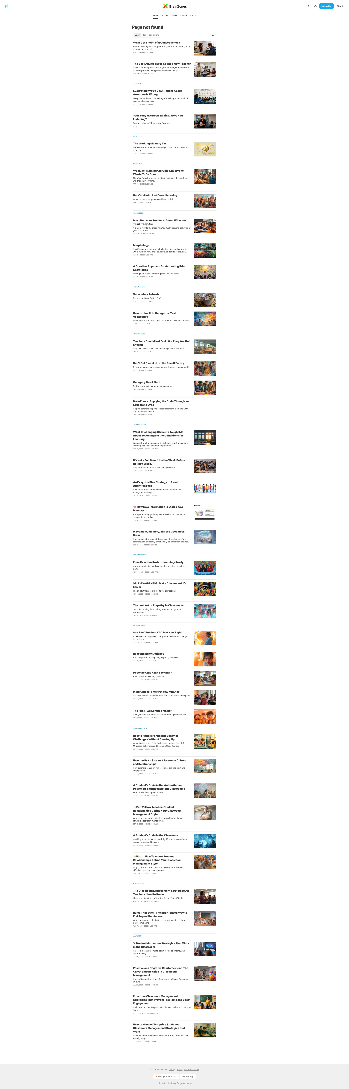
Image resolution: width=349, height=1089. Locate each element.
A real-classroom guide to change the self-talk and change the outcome (160, 637)
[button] (155, 15)
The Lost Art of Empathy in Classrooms (158, 605)
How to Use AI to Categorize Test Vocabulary (154, 315)
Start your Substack (167, 1076)
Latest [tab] (137, 35)
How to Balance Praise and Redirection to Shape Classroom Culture (161, 980)
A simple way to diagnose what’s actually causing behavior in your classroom (161, 229)
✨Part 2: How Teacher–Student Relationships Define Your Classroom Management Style (157, 811)
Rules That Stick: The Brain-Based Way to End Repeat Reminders (160, 914)
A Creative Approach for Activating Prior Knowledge (159, 268)
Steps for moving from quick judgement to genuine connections (157, 610)
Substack (161, 1083)
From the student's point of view (148, 792)
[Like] (135, 702)
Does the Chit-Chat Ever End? (152, 672)
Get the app (187, 1076)
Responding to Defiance (148, 653)
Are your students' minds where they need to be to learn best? (159, 567)
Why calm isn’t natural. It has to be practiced (154, 467)
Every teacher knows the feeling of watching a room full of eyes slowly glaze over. (160, 99)
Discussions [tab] (154, 35)
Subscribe (326, 6)
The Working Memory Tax (149, 143)
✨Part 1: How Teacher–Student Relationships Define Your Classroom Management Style (157, 860)
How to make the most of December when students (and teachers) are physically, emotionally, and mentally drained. (161, 540)
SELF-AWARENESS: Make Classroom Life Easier (159, 585)
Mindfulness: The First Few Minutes (156, 691)
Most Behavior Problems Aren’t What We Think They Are (159, 222)
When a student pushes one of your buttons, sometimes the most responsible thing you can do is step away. (161, 69)
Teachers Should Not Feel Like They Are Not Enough (161, 343)
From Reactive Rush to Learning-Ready (158, 562)
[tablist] (147, 35)
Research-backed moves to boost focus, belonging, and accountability (159, 952)
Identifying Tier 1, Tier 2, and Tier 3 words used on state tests (161, 320)
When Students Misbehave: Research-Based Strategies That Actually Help (160, 1036)
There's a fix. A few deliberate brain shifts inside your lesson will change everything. (161, 179)
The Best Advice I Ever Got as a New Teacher (162, 63)
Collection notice (191, 1069)
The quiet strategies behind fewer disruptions (154, 590)
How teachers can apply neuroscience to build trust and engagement (159, 769)
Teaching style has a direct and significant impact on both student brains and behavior (160, 840)
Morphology (141, 245)
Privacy (172, 1069)
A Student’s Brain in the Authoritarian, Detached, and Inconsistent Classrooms (159, 787)
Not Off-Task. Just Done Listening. (155, 195)
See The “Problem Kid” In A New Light (157, 632)
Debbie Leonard (147, 52)
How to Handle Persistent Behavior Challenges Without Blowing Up (155, 737)
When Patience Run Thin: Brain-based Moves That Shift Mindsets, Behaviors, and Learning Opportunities (158, 744)
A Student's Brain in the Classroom (155, 835)
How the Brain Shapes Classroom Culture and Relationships (159, 762)
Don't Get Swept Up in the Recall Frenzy (158, 363)
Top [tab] (144, 35)
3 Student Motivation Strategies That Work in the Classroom (161, 945)
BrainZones (149, 471)
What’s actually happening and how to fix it (153, 199)
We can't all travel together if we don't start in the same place (161, 695)
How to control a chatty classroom (149, 676)
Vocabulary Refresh (146, 294)
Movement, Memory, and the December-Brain (159, 533)
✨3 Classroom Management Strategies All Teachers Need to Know (161, 892)
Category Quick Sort (146, 382)
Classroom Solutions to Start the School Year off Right (158, 898)
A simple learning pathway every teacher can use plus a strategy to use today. (159, 515)
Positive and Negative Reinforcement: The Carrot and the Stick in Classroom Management (160, 972)
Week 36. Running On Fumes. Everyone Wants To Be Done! (158, 172)
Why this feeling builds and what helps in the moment (158, 348)
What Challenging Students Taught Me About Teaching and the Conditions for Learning (158, 435)
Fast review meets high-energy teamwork (152, 386)
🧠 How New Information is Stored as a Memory (158, 508)
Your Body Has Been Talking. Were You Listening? (158, 117)
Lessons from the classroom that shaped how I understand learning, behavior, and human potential (160, 444)
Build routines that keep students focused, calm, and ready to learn (162, 1008)
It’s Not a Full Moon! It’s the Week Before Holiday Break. (159, 462)
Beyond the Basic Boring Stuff (147, 298)
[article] (174, 49)
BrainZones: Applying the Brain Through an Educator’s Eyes (161, 403)
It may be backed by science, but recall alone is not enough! (161, 367)
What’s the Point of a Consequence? (156, 42)
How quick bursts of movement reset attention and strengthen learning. (157, 491)
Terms (180, 1069)
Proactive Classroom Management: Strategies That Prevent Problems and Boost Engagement (161, 1000)
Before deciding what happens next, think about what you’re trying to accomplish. (161, 47)
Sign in (340, 6)
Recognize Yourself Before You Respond (151, 123)
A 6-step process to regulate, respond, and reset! (156, 657)
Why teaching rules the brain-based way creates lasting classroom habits (159, 921)
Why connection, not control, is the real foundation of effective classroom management (158, 819)
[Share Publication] (315, 6)
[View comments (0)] (154, 56)
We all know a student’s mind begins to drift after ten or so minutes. (160, 148)
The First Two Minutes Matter (152, 710)
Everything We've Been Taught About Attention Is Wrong (157, 92)
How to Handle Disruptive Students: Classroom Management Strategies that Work (159, 1028)
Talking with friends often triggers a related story (156, 273)
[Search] (309, 6)
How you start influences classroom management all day (159, 714)
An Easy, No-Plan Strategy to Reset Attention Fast (155, 484)
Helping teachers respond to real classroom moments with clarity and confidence (160, 410)
